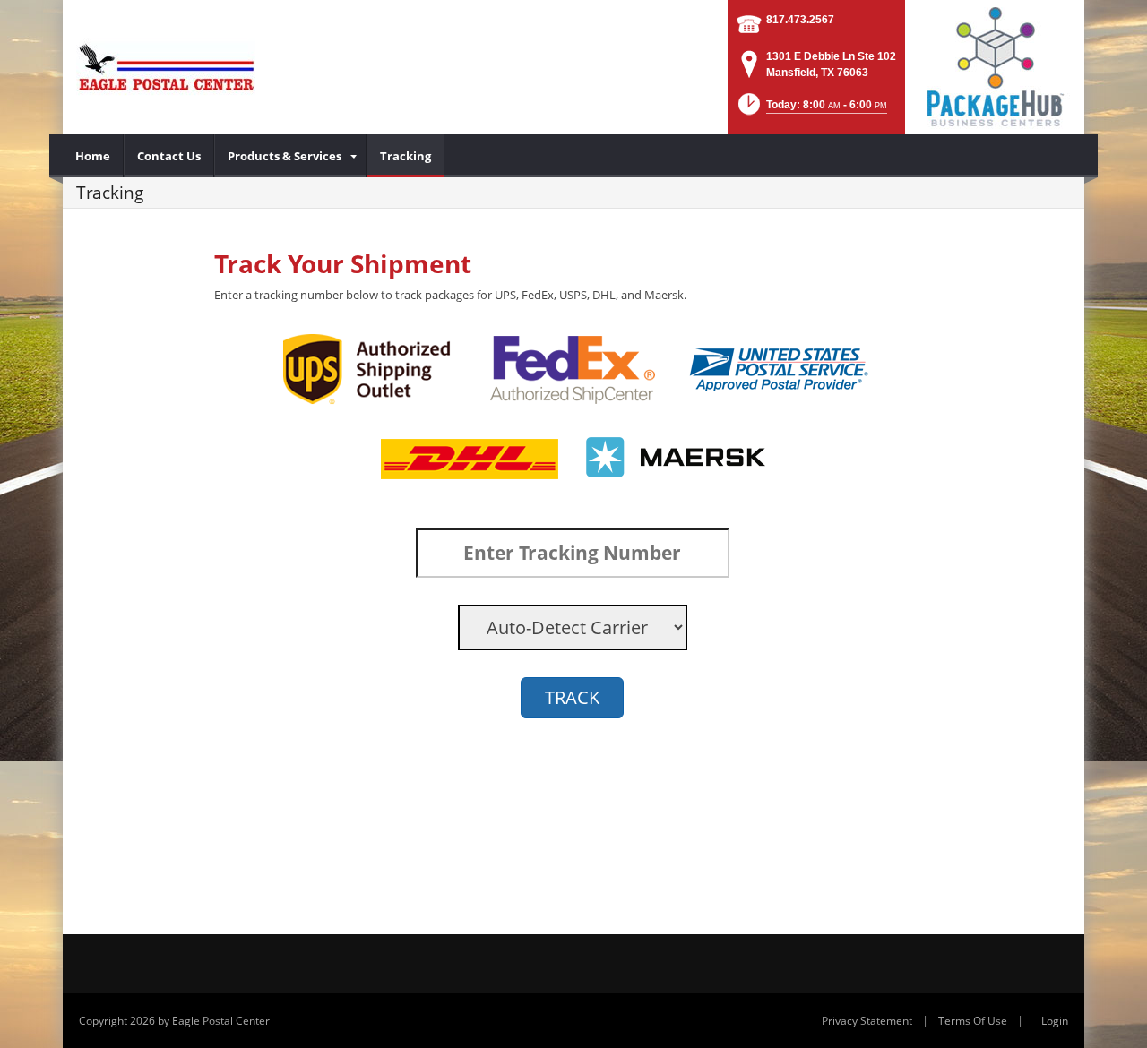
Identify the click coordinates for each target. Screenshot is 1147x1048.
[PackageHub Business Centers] (994, 65)
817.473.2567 (800, 19)
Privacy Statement (867, 1020)
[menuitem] (93, 155)
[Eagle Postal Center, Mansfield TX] (165, 67)
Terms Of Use (972, 1020)
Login (1054, 1020)
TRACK (572, 697)
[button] (811, 109)
